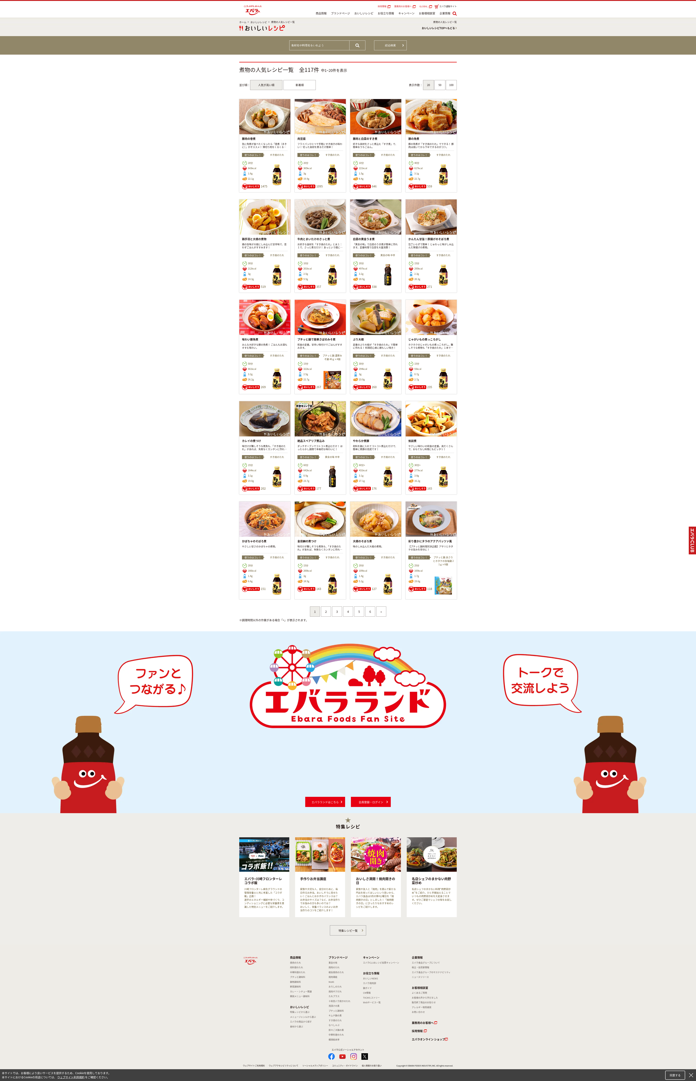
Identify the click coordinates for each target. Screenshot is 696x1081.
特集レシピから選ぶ (300, 1012)
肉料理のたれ (296, 967)
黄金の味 (333, 962)
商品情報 (321, 13)
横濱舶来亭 (334, 1039)
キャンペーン (406, 13)
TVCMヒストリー (371, 997)
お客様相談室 (427, 13)
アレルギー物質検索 (421, 1007)
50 (439, 85)
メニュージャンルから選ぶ (303, 1017)
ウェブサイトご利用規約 (254, 1065)
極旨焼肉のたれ (336, 972)
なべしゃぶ (334, 1025)
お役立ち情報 (386, 13)
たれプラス (334, 996)
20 (428, 85)
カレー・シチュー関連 (301, 991)
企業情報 (445, 13)
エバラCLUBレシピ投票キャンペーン (381, 962)
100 (451, 85)
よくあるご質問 (419, 992)
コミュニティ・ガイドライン (345, 1065)
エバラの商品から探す (301, 1021)
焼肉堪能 (333, 977)
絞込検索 (390, 45)
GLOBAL (424, 6)
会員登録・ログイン (371, 802)
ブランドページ (340, 13)
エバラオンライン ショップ (428, 1039)
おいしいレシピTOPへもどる (438, 28)
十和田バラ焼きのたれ (339, 1001)
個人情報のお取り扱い (372, 1065)
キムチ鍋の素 (335, 1015)
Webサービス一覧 (372, 1002)
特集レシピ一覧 (348, 931)
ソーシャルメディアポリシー (315, 1065)
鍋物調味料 (295, 982)
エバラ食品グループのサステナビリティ (431, 972)
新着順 (300, 85)
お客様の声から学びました (425, 997)
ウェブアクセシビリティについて (283, 1065)
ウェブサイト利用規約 (70, 1077)
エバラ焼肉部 (369, 983)
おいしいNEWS (370, 978)
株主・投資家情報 (420, 967)
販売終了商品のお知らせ (424, 1002)
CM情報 (367, 992)
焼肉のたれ (295, 962)
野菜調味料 (295, 986)
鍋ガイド (367, 988)
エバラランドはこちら (325, 802)
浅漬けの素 (334, 1006)
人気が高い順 (266, 85)
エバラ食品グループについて (426, 962)
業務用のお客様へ (403, 6)
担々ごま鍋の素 (336, 1030)
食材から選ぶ (296, 1026)
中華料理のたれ (297, 972)
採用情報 (382, 6)
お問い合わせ (418, 1012)
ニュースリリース (420, 977)
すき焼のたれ (335, 1020)
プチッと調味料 (297, 977)
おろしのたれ (335, 986)
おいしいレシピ (363, 13)
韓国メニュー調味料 (300, 996)
